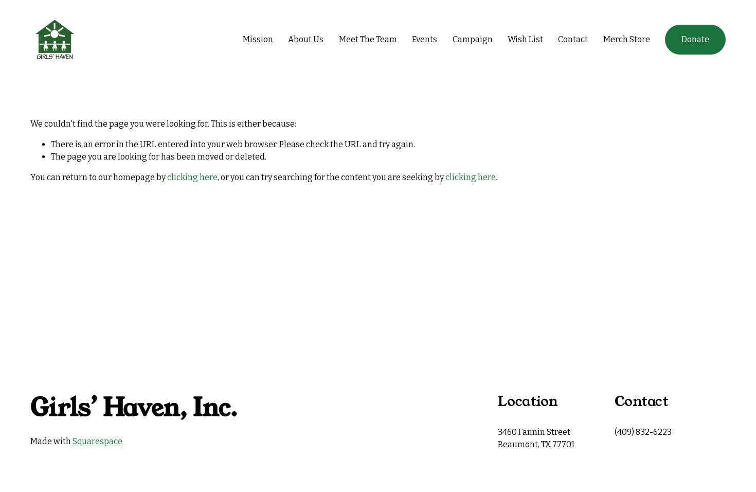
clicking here (192, 177)
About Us (305, 39)
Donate (695, 39)
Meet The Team (368, 39)
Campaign (473, 39)
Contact (573, 39)
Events (424, 39)
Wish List (525, 39)
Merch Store (626, 39)
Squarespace (97, 441)
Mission (258, 39)
